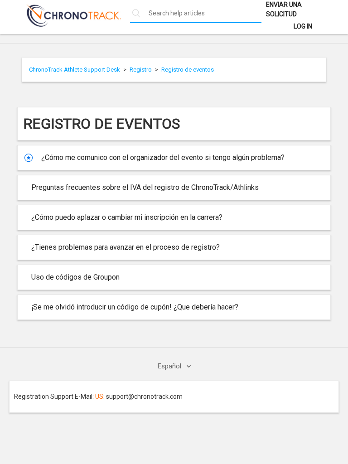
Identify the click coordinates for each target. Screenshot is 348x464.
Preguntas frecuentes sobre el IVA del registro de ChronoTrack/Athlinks (145, 187)
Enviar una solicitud (284, 9)
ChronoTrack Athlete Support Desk (74, 69)
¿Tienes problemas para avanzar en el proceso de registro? (125, 247)
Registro (141, 69)
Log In (303, 26)
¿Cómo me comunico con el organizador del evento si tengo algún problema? (163, 157)
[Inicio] (69, 24)
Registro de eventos (187, 69)
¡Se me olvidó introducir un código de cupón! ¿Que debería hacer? (134, 307)
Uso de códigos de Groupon (75, 277)
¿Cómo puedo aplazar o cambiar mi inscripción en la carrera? (126, 217)
